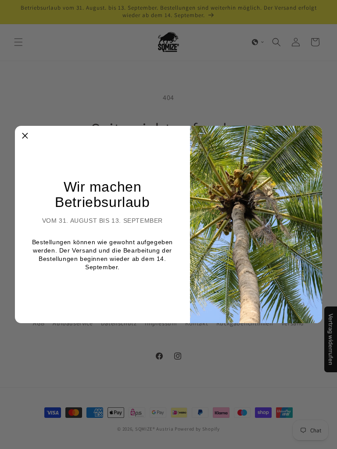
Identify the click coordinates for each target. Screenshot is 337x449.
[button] (25, 135)
